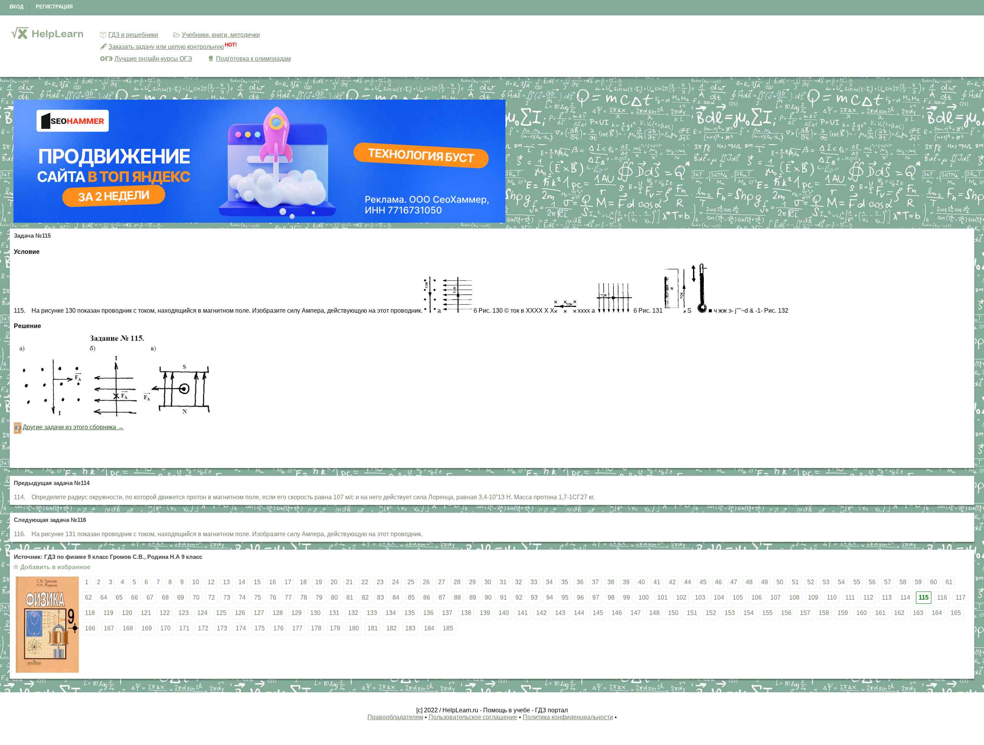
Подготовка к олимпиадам (253, 58)
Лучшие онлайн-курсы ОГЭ (153, 58)
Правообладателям (395, 717)
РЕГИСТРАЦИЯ (54, 7)
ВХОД (16, 7)
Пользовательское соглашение (473, 717)
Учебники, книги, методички (221, 35)
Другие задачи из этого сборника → (73, 427)
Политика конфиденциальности (568, 717)
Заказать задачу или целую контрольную (166, 46)
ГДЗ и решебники (133, 35)
